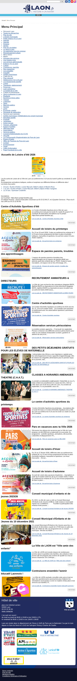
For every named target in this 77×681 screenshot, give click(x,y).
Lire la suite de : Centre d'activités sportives (45, 315)
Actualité (6, 73)
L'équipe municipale (10, 37)
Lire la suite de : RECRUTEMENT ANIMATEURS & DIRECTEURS (52, 293)
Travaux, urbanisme (10, 125)
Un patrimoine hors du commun (14, 51)
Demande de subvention (12, 112)
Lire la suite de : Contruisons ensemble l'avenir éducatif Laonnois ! (53, 586)
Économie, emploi (9, 110)
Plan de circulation (10, 47)
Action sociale (8, 123)
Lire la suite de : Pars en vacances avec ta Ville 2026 (48, 439)
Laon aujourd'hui (9, 89)
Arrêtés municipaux (10, 74)
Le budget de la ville (10, 91)
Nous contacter (7, 671)
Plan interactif (8, 78)
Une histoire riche (9, 60)
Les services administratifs (12, 62)
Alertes (5, 46)
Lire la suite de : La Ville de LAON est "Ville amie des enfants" (51, 560)
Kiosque (6, 44)
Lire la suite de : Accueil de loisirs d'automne (46, 483)
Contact (6, 143)
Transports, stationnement (12, 85)
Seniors (6, 107)
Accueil (4, 20)
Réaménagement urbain (12, 53)
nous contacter (7, 611)
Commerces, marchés (11, 67)
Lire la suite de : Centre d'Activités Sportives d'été (47, 218)
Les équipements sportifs (12, 82)
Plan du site (7, 35)
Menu (38, 15)
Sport (5, 103)
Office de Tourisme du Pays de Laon (16, 141)
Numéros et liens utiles (11, 98)
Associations (7, 130)
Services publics (9, 132)
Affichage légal (8, 128)
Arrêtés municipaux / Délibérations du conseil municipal (23, 116)
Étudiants (6, 96)
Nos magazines (8, 69)
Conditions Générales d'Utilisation (14, 676)
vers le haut (71, 222)
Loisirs (5, 83)
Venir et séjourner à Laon (12, 94)
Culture (6, 65)
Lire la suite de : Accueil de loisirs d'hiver (44, 461)
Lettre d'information (10, 148)
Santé (5, 146)
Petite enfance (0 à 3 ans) (12, 38)
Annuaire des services (11, 58)
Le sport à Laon (8, 49)
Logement (6, 101)
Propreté (6, 119)
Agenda (6, 40)
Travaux (6, 100)
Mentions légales (8, 674)
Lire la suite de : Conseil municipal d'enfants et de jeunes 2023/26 (53, 508)
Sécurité (6, 135)
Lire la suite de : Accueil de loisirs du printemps (47, 241)
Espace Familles (9, 127)
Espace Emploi (8, 139)
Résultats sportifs (9, 118)
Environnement (8, 144)
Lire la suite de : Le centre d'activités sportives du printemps (51, 416)
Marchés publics (9, 105)
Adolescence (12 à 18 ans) (12, 80)
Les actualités (8, 71)
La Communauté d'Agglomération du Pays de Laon (21, 137)
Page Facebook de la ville (12, 150)
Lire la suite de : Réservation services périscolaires (48, 337)
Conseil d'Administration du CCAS (15, 134)
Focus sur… (7, 87)
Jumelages (7, 121)
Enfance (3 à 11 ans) (10, 64)
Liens (5, 109)
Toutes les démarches (11, 33)
